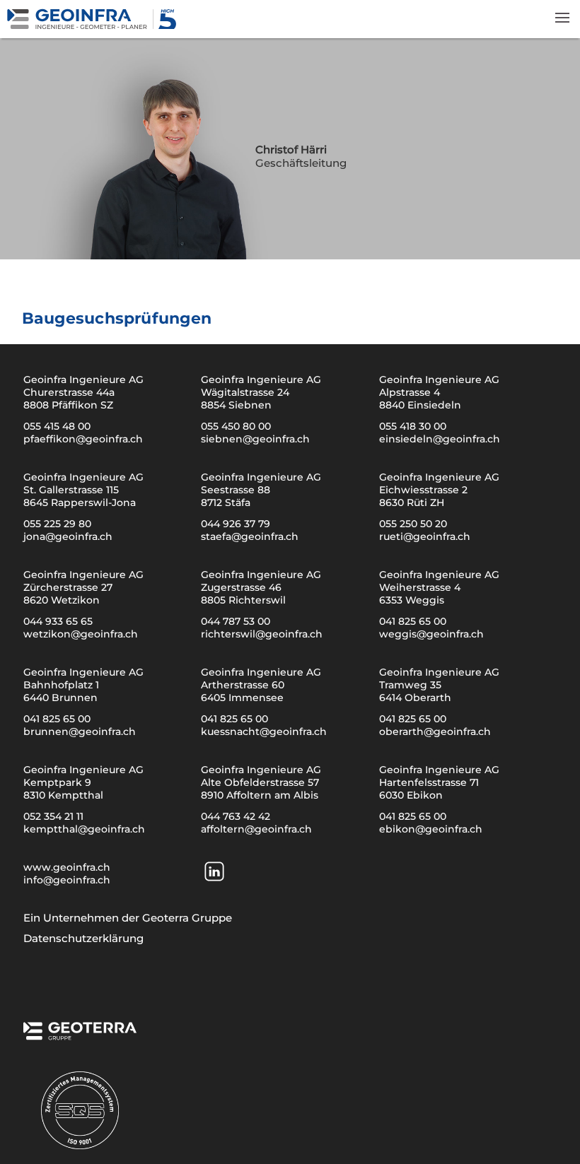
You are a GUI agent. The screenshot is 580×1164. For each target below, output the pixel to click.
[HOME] (94, 26)
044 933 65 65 (58, 621)
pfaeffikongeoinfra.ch (83, 439)
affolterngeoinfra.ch (256, 829)
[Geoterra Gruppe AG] (80, 1035)
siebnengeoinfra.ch (255, 439)
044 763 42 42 (235, 816)
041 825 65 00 (412, 621)
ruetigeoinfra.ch (424, 536)
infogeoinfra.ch (66, 880)
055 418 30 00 (412, 426)
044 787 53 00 (235, 621)
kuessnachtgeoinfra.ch (264, 731)
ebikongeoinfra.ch (430, 829)
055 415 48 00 (57, 426)
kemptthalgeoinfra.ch (84, 829)
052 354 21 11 (53, 816)
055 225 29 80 (57, 523)
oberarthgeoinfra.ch (435, 731)
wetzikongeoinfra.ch (80, 634)
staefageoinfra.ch (249, 536)
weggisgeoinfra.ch (431, 634)
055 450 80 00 (236, 426)
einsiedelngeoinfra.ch (439, 439)
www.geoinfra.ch (66, 867)
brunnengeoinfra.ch (79, 731)
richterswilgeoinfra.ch (262, 634)
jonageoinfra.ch (67, 536)
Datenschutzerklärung (83, 938)
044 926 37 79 (235, 523)
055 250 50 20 (413, 523)
